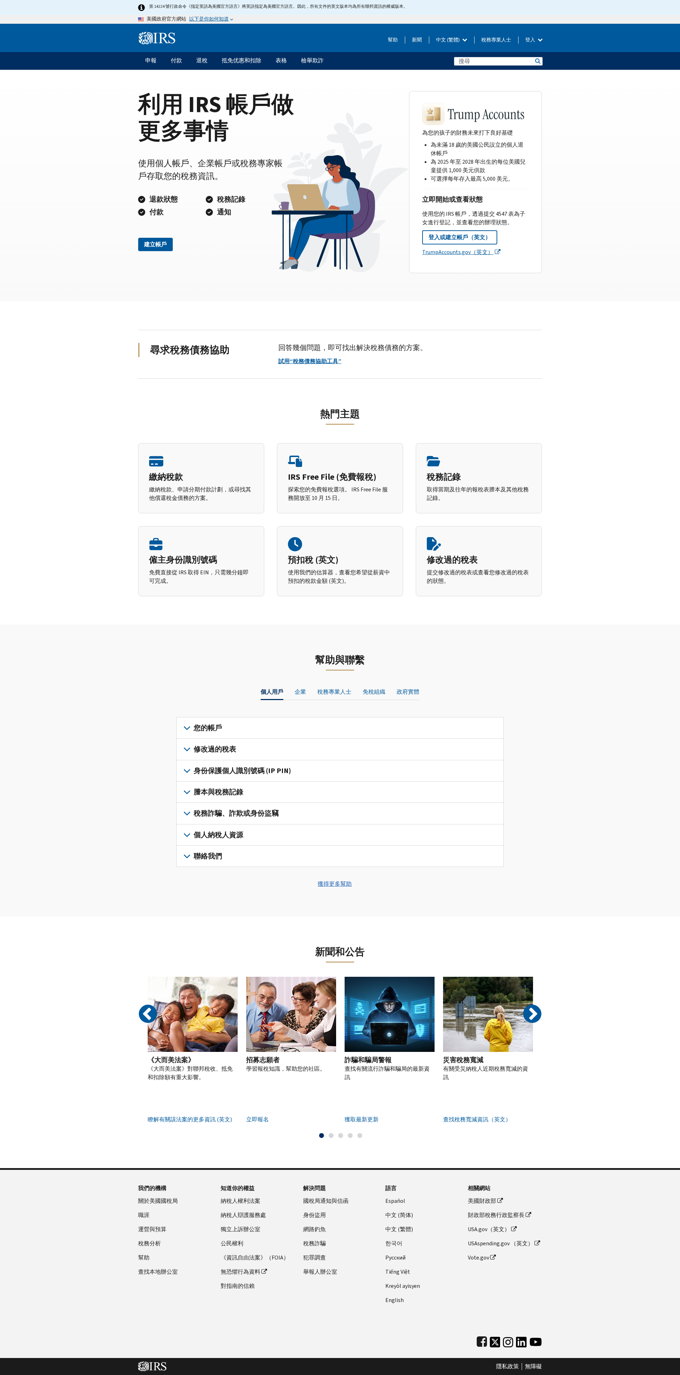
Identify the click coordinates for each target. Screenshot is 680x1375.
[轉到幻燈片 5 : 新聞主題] (359, 1135)
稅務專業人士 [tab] (334, 691)
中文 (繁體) (448, 39)
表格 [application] (281, 60)
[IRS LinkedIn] (521, 1340)
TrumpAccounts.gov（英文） (457, 252)
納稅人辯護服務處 (243, 1215)
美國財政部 (482, 1201)
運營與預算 (152, 1229)
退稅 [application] (202, 60)
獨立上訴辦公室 (240, 1229)
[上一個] (148, 1014)
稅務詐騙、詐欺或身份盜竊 (236, 813)
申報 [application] (151, 60)
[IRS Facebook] (482, 1340)
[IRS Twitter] (495, 1340)
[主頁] (157, 35)
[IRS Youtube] (535, 1340)
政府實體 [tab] (408, 691)
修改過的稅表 (215, 749)
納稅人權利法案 (240, 1201)
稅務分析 (149, 1243)
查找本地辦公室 (158, 1271)
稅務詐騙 (314, 1243)
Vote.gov (478, 1257)
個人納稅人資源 (218, 835)
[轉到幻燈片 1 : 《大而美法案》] (321, 1135)
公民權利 (232, 1243)
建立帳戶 (155, 244)
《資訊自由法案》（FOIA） (255, 1257)
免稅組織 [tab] (374, 691)
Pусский (395, 1257)
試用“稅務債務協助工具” (309, 361)
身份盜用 (314, 1215)
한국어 (393, 1243)
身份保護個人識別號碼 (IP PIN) (242, 771)
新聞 (417, 39)
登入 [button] (530, 39)
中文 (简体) (399, 1215)
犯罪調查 (314, 1257)
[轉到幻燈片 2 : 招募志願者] (331, 1135)
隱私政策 (507, 1366)
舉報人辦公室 (320, 1271)
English (394, 1300)
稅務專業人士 (496, 39)
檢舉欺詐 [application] (312, 60)
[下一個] (532, 1014)
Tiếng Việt (397, 1271)
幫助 (393, 39)
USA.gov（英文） (489, 1229)
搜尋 (537, 61)
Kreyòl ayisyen (402, 1286)
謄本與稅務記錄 (218, 792)
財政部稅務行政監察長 (496, 1215)
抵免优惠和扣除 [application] (241, 60)
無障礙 (533, 1366)
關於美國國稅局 (158, 1201)
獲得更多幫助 (335, 883)
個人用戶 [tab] (272, 691)
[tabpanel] (340, 792)
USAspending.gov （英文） (500, 1243)
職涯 (143, 1215)
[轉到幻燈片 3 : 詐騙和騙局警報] (340, 1135)
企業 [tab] (300, 691)
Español (395, 1201)
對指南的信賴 (238, 1286)
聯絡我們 (208, 856)
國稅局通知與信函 (325, 1201)
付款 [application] (176, 60)
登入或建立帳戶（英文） (460, 237)
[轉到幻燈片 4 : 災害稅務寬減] (350, 1135)
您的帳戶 (208, 728)
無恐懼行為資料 (240, 1271)
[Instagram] (508, 1340)
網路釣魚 (314, 1229)
